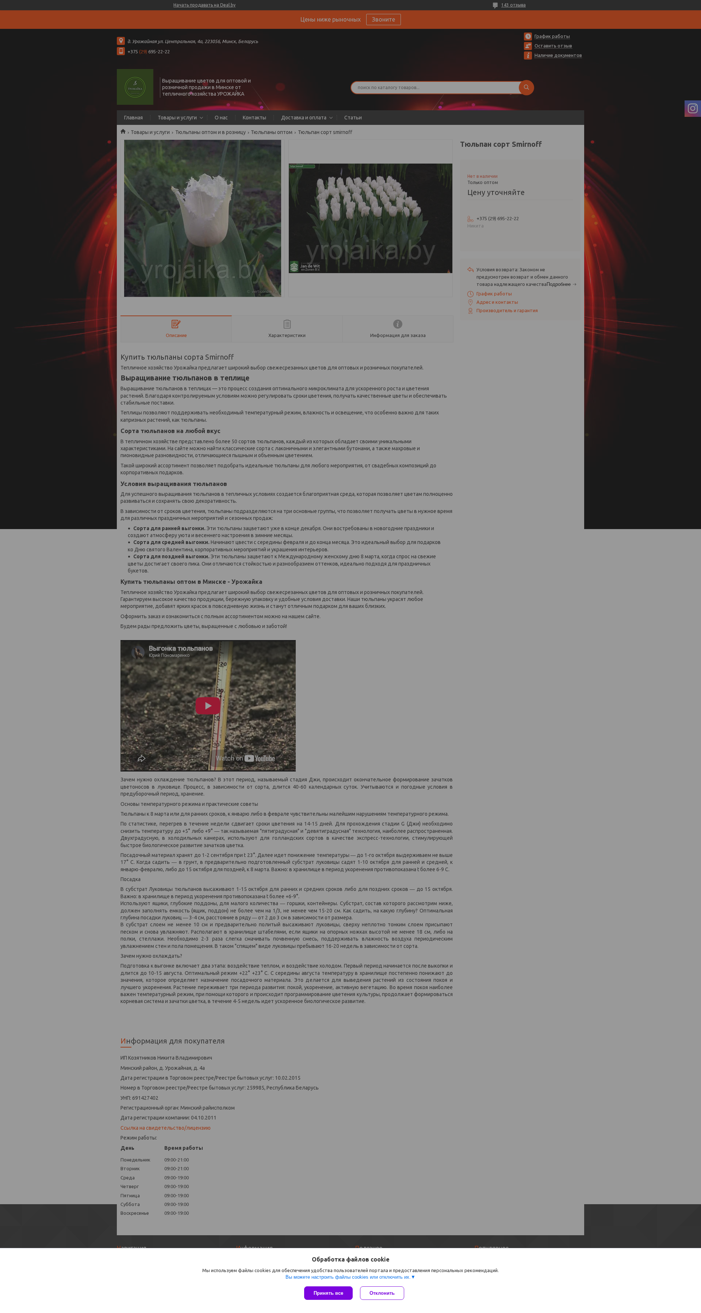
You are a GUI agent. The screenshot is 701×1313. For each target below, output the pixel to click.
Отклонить (382, 1293)
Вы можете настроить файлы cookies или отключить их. (348, 1277)
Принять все (328, 1293)
